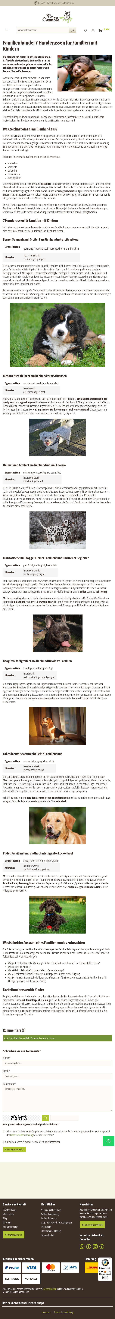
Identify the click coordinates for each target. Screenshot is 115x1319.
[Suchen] (72, 30)
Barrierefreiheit (48, 1235)
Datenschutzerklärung (21, 1135)
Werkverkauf (8, 1214)
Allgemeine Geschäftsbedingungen (56, 1222)
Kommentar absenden (14, 1149)
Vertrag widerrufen (13, 1235)
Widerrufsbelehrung (50, 1214)
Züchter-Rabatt (9, 1210)
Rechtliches (48, 1204)
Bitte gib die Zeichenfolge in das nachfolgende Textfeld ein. (31, 1124)
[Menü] (6, 29)
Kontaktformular (10, 1226)
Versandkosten (49, 1289)
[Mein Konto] (93, 30)
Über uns (7, 1222)
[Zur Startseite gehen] (57, 17)
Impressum (46, 1226)
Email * (6, 1070)
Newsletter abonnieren (92, 1224)
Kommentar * (9, 1083)
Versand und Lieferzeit (51, 1210)
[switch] (105, 1277)
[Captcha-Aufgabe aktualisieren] (45, 1118)
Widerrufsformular (49, 1218)
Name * (6, 1057)
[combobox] (42, 30)
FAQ (5, 1218)
